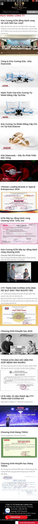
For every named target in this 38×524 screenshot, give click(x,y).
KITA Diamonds (22, 511)
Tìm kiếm (32, 12)
